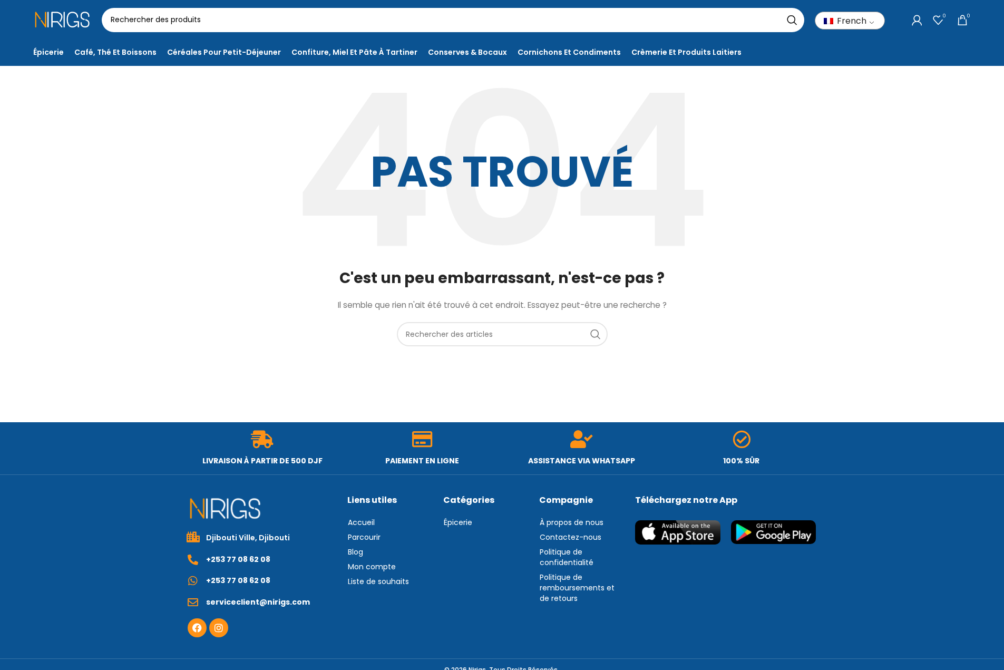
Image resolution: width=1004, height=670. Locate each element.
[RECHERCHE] (792, 20)
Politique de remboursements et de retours (577, 588)
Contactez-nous (570, 537)
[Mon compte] (917, 20)
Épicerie (458, 522)
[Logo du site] (62, 19)
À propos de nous (571, 522)
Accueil (361, 522)
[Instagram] (218, 627)
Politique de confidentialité (566, 557)
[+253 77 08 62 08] (193, 560)
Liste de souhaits (378, 581)
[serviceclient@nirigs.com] (193, 602)
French (850, 21)
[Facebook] (197, 627)
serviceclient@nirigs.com (258, 602)
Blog (355, 552)
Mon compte (372, 566)
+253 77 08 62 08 (238, 559)
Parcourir (364, 537)
